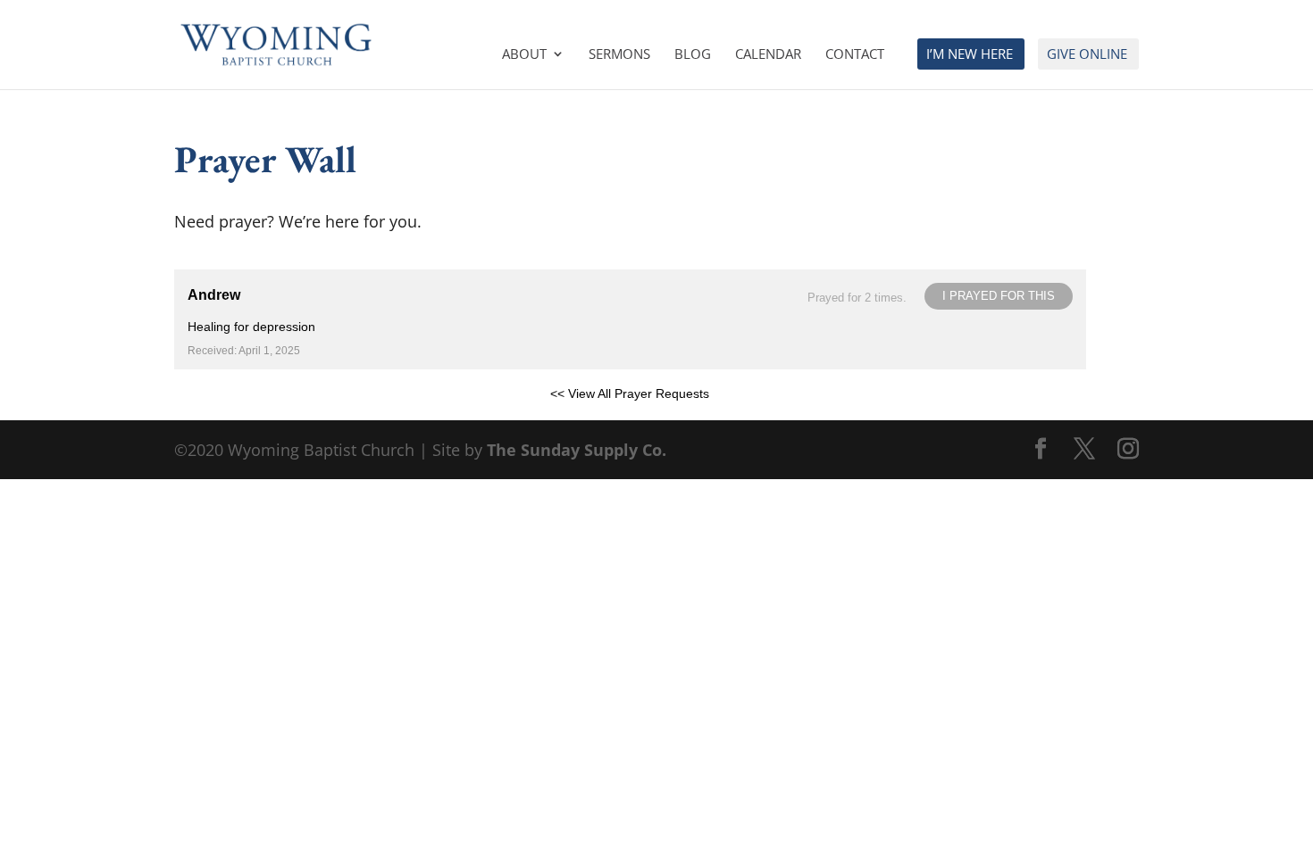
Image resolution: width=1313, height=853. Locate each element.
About (524, 54)
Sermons (619, 54)
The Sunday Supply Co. (576, 449)
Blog (692, 54)
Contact (854, 54)
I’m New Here (969, 54)
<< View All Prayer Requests (629, 393)
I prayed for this (998, 295)
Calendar (768, 54)
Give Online (1087, 54)
